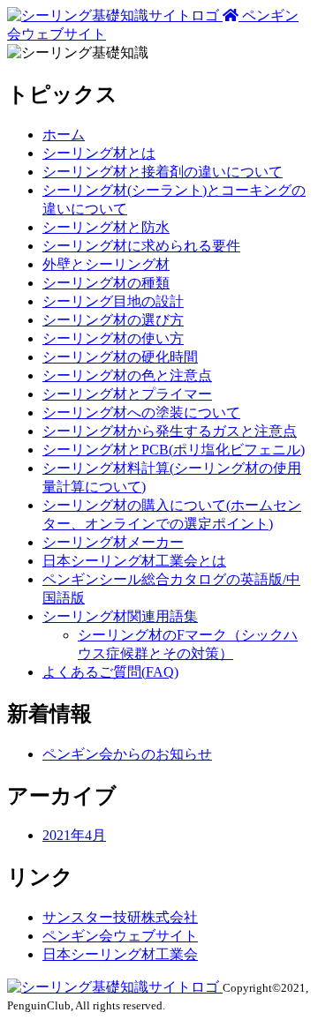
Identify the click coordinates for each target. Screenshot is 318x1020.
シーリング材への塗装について (141, 412)
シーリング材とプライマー (127, 393)
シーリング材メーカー (113, 542)
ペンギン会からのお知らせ (127, 753)
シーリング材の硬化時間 (120, 356)
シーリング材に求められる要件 (141, 245)
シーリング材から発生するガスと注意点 (169, 431)
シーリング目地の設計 (113, 301)
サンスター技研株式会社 (120, 917)
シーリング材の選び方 (113, 319)
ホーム (63, 134)
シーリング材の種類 (106, 282)
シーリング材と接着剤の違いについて (162, 171)
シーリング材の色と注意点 (127, 375)
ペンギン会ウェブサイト (120, 935)
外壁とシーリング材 (106, 264)
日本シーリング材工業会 (120, 954)
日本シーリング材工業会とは (134, 560)
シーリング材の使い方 (113, 338)
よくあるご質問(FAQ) (110, 671)
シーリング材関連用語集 (120, 616)
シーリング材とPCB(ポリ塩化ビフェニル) (173, 449)
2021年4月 (74, 835)
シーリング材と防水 (106, 227)
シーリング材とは (98, 153)
